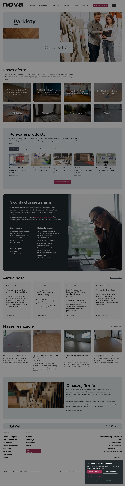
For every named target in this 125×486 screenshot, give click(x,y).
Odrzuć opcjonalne (110, 471)
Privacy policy (99, 476)
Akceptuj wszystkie (94, 471)
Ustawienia (91, 476)
